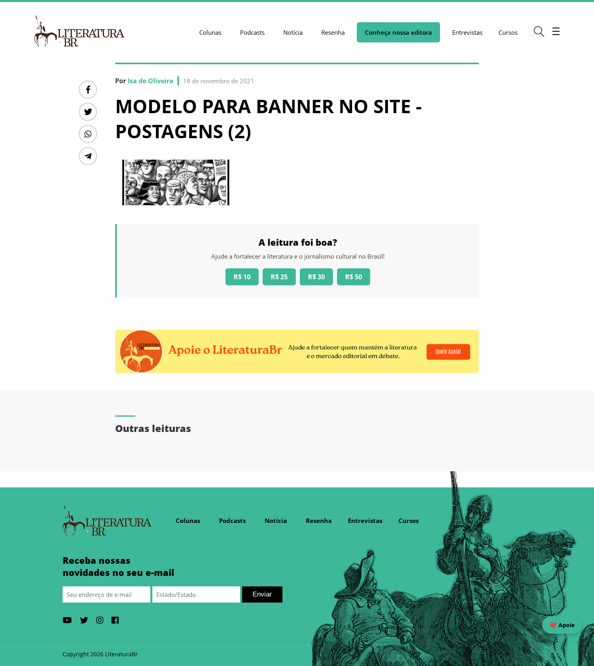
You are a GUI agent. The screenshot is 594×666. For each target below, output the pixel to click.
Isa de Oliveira (150, 80)
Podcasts (252, 32)
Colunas (210, 32)
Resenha (333, 32)
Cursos (508, 32)
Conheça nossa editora (398, 32)
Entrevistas (467, 32)
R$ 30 (316, 276)
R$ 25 (279, 276)
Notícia (293, 32)
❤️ (562, 625)
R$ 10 (242, 276)
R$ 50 (353, 276)
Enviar (262, 594)
